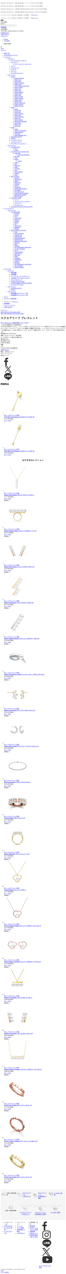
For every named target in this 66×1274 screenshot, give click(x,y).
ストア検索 (20, 1227)
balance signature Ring (11, 531)
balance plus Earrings (10, 567)
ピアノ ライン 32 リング (24, 1177)
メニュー (3, 50)
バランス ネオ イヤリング (25, 1033)
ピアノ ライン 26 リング (24, 1105)
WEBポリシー (34, 1233)
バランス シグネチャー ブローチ (29, 638)
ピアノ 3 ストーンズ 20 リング (28, 1141)
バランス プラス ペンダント (25, 495)
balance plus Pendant (10, 495)
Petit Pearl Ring (9, 818)
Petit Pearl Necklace (10, 782)
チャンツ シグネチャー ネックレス (30, 926)
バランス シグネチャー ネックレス (31, 1069)
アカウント (4, 310)
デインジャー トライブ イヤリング (27, 746)
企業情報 (32, 1231)
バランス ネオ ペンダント (24, 997)
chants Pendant (8, 890)
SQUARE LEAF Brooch (11, 417)
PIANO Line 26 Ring (10, 1105)
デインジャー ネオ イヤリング (25, 710)
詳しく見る (7, 420)
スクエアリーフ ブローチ (26, 417)
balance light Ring (9, 854)
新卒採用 (32, 1226)
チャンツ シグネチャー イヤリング (30, 961)
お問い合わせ (5, 34)
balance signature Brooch (11, 638)
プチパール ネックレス (23, 782)
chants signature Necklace (12, 926)
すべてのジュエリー (17, 73)
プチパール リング (19, 818)
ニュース (19, 1226)
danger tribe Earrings (10, 746)
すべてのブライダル (17, 284)
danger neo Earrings (10, 710)
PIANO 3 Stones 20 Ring (11, 1141)
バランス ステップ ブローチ (24, 602)
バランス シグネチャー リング (27, 531)
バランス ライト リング (22, 854)
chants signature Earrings (12, 961)
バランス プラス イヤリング (25, 567)
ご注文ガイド (21, 1233)
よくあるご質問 (55, 1212)
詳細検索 (3, 27)
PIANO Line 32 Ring (10, 1177)
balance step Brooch (10, 602)
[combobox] (9, 25)
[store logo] (5, 32)
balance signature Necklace (12, 1069)
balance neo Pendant (10, 997)
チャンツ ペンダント (19, 890)
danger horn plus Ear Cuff (12, 674)
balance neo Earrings (10, 1033)
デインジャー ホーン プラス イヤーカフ (32, 674)
